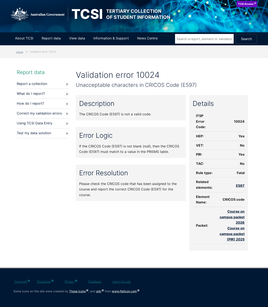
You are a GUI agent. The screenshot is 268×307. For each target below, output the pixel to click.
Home (19, 51)
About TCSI (24, 38)
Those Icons (77, 291)
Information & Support (111, 38)
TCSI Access (246, 3)
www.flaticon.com (124, 291)
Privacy (70, 281)
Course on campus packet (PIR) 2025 (232, 233)
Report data (51, 38)
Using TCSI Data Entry (34, 123)
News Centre (147, 38)
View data (77, 38)
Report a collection (32, 84)
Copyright (20, 281)
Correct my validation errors (39, 113)
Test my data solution (34, 133)
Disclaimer (44, 281)
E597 (240, 185)
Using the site (121, 281)
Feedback (94, 281)
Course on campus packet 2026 (232, 217)
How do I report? (30, 103)
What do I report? (31, 93)
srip (98, 291)
